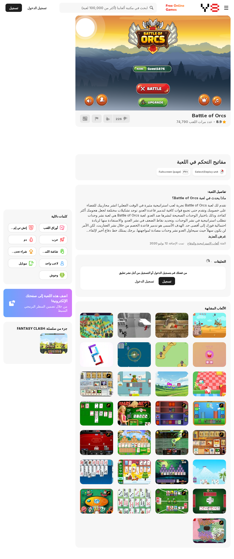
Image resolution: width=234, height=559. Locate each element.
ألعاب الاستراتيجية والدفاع (203, 243)
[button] (217, 236)
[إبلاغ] (97, 119)
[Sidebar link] (226, 7)
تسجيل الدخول (37, 8)
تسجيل (13, 8)
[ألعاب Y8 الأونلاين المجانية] (210, 8)
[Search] (152, 8)
